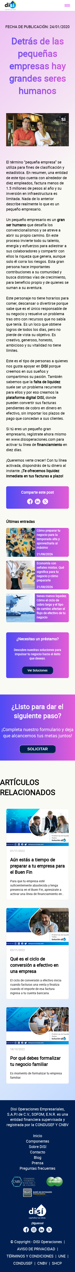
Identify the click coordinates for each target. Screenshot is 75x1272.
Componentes (37, 1141)
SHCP (57, 1263)
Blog (37, 1157)
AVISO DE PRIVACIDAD (36, 1248)
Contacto (37, 1152)
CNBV (42, 1263)
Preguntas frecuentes (37, 1168)
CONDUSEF (22, 1263)
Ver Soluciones (38, 670)
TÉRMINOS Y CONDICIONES (30, 1256)
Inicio (37, 1135)
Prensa (37, 1162)
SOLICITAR (37, 749)
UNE (62, 1256)
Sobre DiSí (37, 1146)
